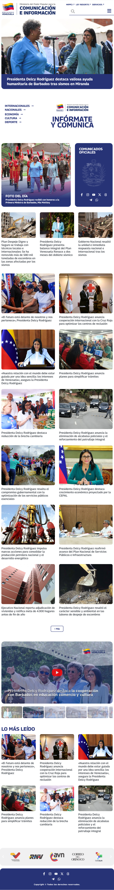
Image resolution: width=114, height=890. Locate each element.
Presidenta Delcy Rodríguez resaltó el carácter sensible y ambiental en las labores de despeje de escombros (82, 611)
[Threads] (105, 194)
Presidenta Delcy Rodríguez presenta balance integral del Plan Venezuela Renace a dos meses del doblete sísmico (56, 248)
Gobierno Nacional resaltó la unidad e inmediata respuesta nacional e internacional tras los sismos (94, 248)
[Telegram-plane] (90, 200)
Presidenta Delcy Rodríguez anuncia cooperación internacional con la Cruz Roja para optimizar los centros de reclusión (85, 320)
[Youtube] (93, 194)
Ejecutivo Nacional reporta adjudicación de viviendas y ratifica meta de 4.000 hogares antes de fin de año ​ (28, 611)
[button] (6, 54)
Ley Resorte (82, 4)
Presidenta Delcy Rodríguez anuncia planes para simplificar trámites (81, 375)
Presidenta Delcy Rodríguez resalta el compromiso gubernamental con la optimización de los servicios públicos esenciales (25, 494)
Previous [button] (6, 672)
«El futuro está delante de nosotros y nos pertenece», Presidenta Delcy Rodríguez (27, 318)
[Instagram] (87, 194)
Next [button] (107, 672)
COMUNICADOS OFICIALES (91, 150)
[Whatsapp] (96, 200)
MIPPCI (69, 4)
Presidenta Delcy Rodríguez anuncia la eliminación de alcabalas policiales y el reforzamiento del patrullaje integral (83, 436)
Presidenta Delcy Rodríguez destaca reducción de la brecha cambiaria (24, 434)
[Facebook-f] (81, 194)
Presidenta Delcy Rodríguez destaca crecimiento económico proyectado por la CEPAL (85, 492)
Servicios (97, 4)
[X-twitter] (99, 194)
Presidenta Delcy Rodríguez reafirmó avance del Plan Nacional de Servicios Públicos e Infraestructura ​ (82, 552)
